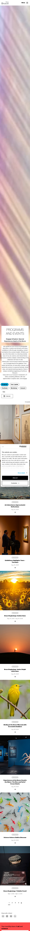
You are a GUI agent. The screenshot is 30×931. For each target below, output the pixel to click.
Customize (14, 483)
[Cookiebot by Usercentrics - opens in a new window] (21, 447)
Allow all (15, 478)
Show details (21, 473)
